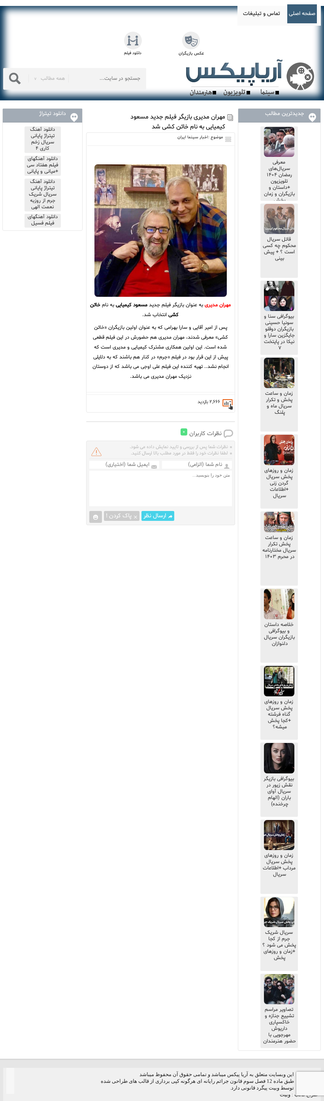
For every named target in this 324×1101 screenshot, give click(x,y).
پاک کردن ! (119, 516)
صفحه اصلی (302, 13)
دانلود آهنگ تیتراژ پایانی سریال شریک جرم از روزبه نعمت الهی (43, 194)
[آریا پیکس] (252, 78)
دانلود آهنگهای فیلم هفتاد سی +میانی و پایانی (42, 165)
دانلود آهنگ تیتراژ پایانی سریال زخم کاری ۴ (42, 139)
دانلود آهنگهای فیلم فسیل (43, 220)
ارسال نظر (154, 516)
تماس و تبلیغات (261, 13)
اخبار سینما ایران (192, 137)
